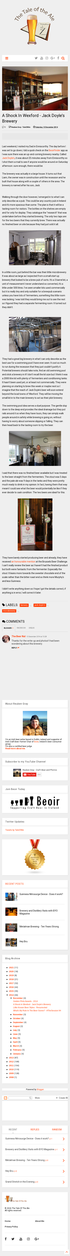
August (16, 1026)
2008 (11, 1077)
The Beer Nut (19, 636)
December (18, 998)
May (15, 1038)
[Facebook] (58, 58)
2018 (11, 979)
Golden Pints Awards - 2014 (25, 1001)
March (16, 1046)
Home (8, 1221)
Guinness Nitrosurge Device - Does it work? (41, 894)
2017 (11, 983)
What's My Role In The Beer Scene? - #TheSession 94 (37, 1010)
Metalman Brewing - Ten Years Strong (39, 926)
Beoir (36, 742)
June (15, 1034)
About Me (39, 1221)
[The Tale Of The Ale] (35, 50)
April (15, 1042)
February (17, 1050)
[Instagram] (46, 58)
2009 (11, 1073)
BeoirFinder (54, 150)
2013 (11, 1058)
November (18, 1014)
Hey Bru (24, 941)
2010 (11, 1069)
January (17, 1054)
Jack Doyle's (8, 158)
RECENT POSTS (14, 884)
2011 (11, 1065)
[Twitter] (36, 58)
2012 (11, 1062)
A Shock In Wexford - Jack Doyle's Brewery (32, 1004)
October (17, 1018)
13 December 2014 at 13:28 (36, 636)
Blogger (40, 1089)
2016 (11, 987)
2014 (11, 995)
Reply (14, 648)
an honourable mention (23, 561)
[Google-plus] (53, 58)
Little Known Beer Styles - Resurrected (30, 1007)
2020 (11, 971)
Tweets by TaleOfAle (14, 830)
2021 (11, 967)
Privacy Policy (11, 1227)
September (18, 1022)
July (15, 1030)
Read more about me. (15, 748)
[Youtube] (41, 58)
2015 (11, 991)
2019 (11, 975)
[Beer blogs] (35, 874)
